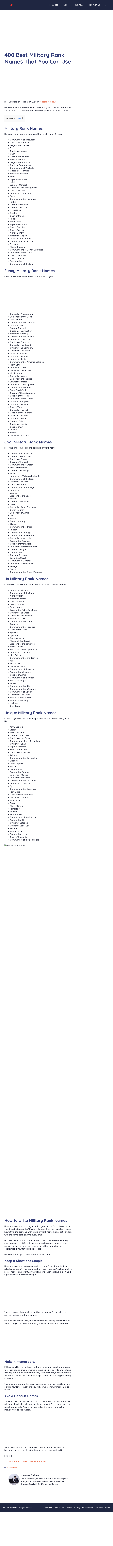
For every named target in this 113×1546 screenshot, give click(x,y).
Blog (65, 5)
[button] (106, 5)
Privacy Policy (87, 1507)
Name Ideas (12, 1467)
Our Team (79, 5)
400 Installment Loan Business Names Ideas (25, 1461)
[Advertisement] (38, 35)
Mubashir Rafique (48, 102)
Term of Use (59, 1507)
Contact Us (94, 5)
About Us (48, 1507)
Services (53, 5)
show (20, 118)
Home (107, 1507)
